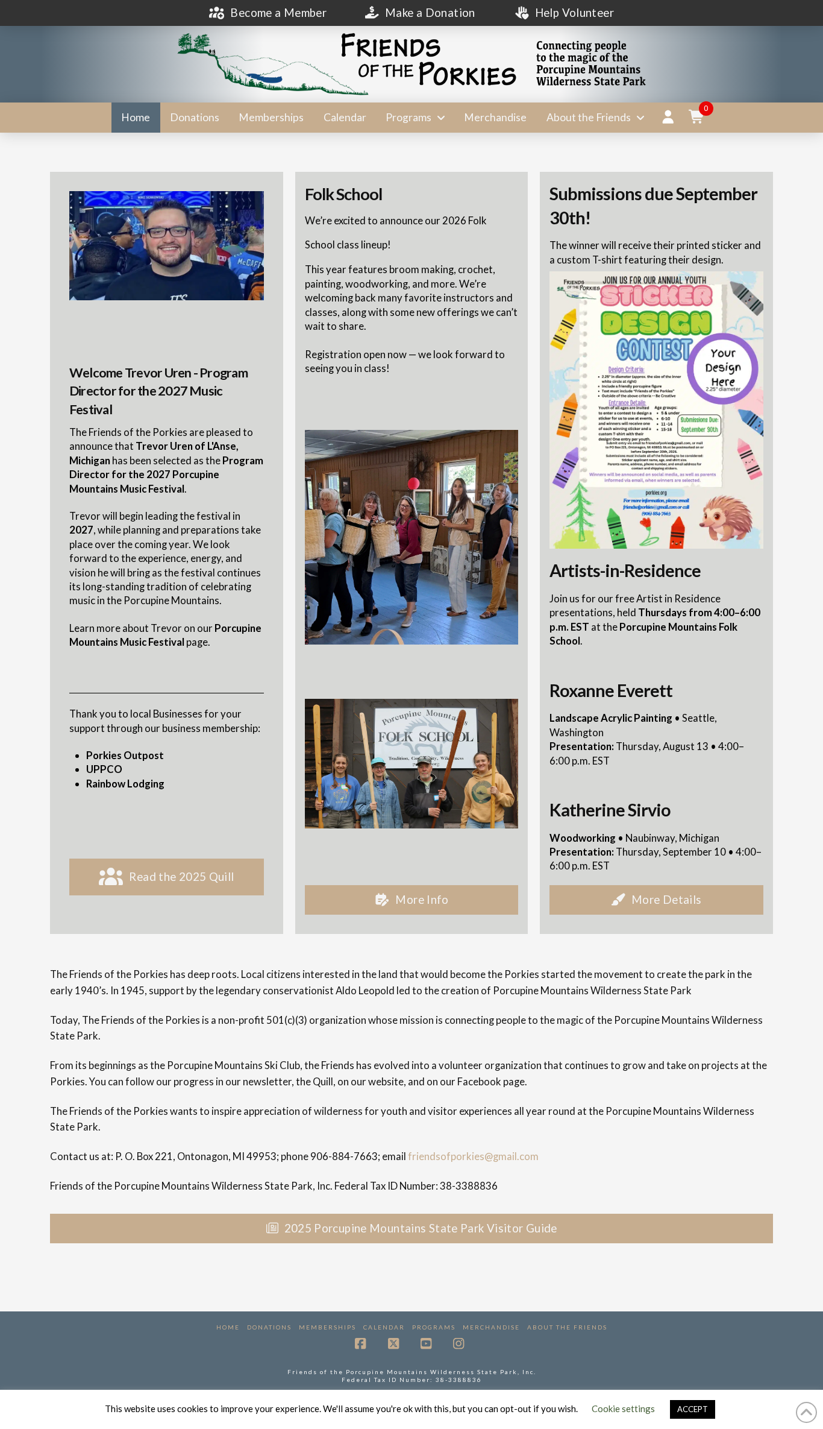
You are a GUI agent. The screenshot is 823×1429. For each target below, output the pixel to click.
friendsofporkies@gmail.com (473, 1156)
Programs (433, 1327)
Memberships (327, 1327)
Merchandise (491, 1327)
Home (228, 1327)
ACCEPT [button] (692, 1409)
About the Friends (567, 1327)
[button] (697, 117)
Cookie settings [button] (623, 1408)
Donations (269, 1327)
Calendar (384, 1327)
